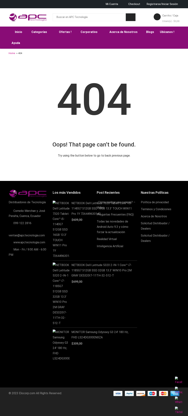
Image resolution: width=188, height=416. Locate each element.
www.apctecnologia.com (29, 242)
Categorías (39, 32)
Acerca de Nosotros (123, 32)
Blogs (150, 32)
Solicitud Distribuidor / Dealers (155, 226)
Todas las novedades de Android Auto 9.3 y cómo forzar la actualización (112, 227)
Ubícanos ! (167, 32)
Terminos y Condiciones (156, 209)
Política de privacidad (155, 202)
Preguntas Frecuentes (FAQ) (115, 214)
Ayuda (16, 43)
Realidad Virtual (107, 239)
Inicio (18, 32)
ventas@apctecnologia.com (27, 235)
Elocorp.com (27, 393)
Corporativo (89, 32)
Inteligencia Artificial (110, 246)
